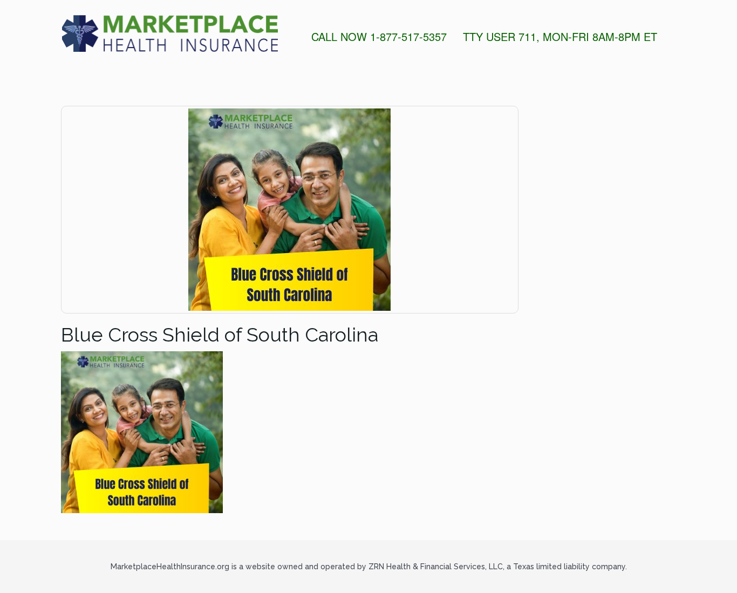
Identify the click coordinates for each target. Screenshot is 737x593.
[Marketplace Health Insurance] (169, 33)
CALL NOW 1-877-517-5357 (379, 36)
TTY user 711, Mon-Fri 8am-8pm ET (560, 36)
